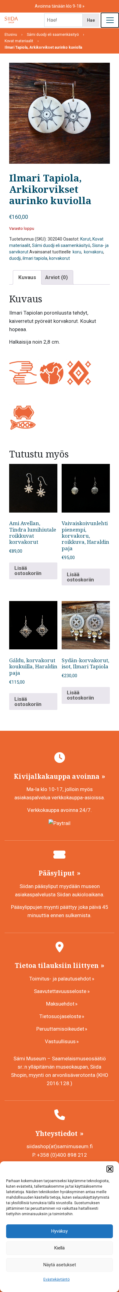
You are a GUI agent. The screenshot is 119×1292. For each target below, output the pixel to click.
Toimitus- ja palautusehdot (60, 979)
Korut (85, 239)
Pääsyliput (57, 873)
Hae (91, 20)
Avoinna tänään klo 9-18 (58, 6)
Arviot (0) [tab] (56, 277)
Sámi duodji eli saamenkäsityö (61, 245)
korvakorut (59, 258)
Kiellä (59, 1248)
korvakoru (93, 251)
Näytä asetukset (59, 1265)
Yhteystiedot (57, 1133)
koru (76, 251)
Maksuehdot (60, 1004)
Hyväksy (59, 1231)
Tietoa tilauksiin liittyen (57, 965)
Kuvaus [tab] (27, 277)
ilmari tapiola (35, 258)
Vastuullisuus (60, 1041)
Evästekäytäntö (56, 1279)
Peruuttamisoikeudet (60, 1029)
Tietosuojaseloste (60, 1016)
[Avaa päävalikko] (110, 20)
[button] (110, 1169)
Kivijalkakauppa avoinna (57, 776)
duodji (15, 258)
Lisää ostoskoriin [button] (27, 570)
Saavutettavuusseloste (60, 991)
